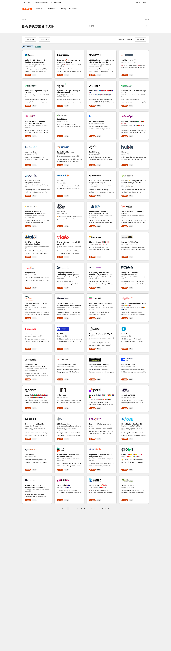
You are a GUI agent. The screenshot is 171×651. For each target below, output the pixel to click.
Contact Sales (57, 2)
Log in (138, 2)
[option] (29, 39)
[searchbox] (119, 26)
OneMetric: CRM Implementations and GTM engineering (35, 365)
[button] (147, 19)
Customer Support (43, 2)
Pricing (63, 9)
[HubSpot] (27, 8)
